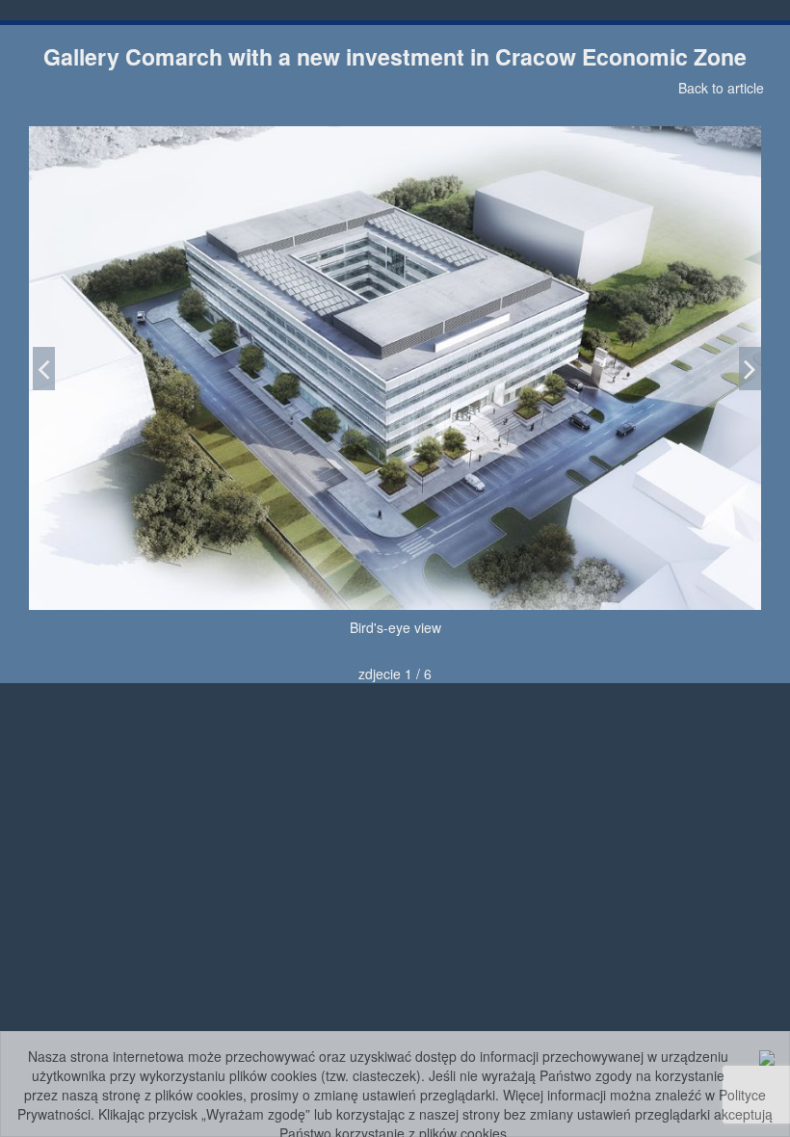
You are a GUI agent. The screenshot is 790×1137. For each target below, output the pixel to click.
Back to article (721, 87)
